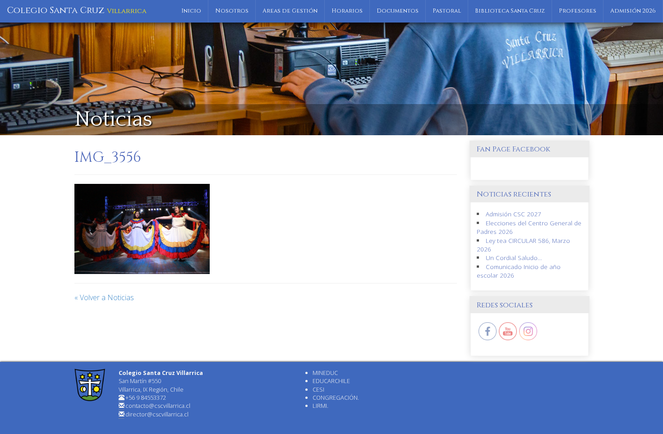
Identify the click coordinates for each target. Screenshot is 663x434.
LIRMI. (320, 406)
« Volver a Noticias (104, 297)
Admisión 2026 (633, 11)
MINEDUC (325, 373)
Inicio (191, 11)
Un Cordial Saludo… (514, 257)
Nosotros (232, 11)
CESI (318, 389)
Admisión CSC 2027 (513, 214)
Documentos (398, 11)
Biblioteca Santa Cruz (510, 11)
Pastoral (447, 11)
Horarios (347, 11)
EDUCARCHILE (331, 381)
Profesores (577, 11)
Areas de (290, 11)
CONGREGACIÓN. (336, 397)
